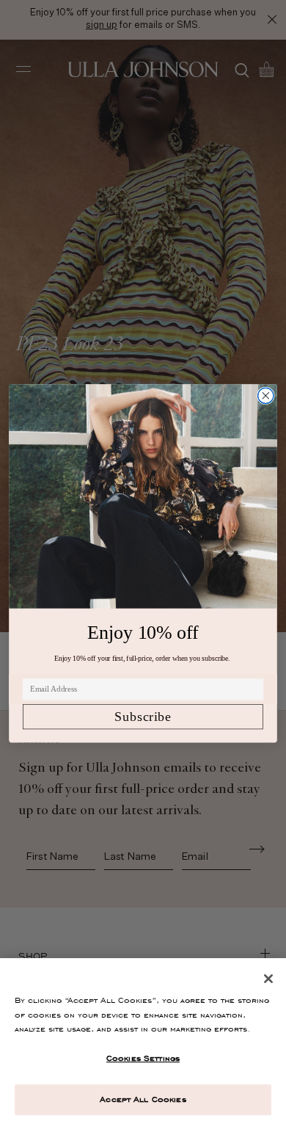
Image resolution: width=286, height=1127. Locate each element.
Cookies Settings (143, 1058)
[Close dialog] (266, 395)
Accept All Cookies (143, 1099)
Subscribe (142, 716)
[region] (143, 1042)
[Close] (268, 979)
